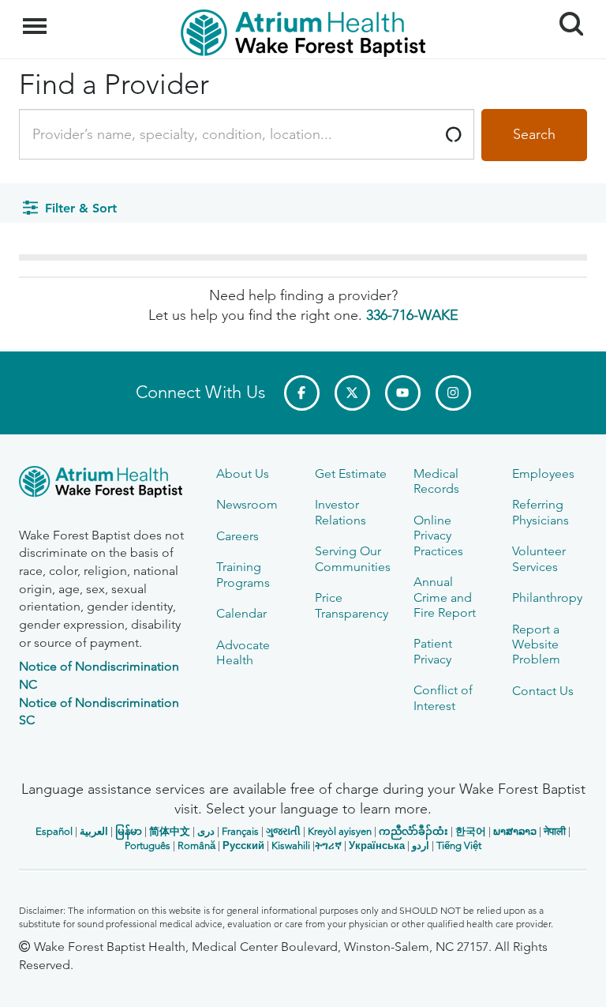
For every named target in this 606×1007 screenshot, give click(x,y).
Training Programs (243, 574)
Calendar (241, 613)
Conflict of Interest (443, 697)
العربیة (94, 831)
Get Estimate (351, 473)
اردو (420, 845)
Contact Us (543, 690)
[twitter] (352, 393)
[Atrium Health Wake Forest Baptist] (106, 484)
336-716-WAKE (412, 315)
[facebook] (302, 393)
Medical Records (436, 481)
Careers (237, 535)
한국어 (470, 831)
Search (565, 9)
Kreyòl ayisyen (340, 831)
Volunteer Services (539, 558)
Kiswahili (290, 845)
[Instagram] (453, 393)
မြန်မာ (128, 831)
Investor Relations (340, 512)
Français (240, 831)
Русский (243, 845)
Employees (543, 473)
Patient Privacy (432, 651)
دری (206, 831)
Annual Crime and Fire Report (444, 597)
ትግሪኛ (328, 845)
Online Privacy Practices (438, 535)
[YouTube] (403, 393)
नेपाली (555, 831)
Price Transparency (351, 605)
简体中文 (169, 831)
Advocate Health (243, 652)
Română (196, 845)
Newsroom (247, 504)
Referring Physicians (540, 512)
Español (54, 831)
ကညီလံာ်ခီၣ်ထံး (413, 831)
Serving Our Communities (353, 558)
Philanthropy (547, 597)
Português (147, 845)
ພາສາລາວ (515, 831)
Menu (36, 17)
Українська (377, 845)
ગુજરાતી (283, 831)
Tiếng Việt (458, 845)
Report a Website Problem (536, 644)
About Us (242, 473)
